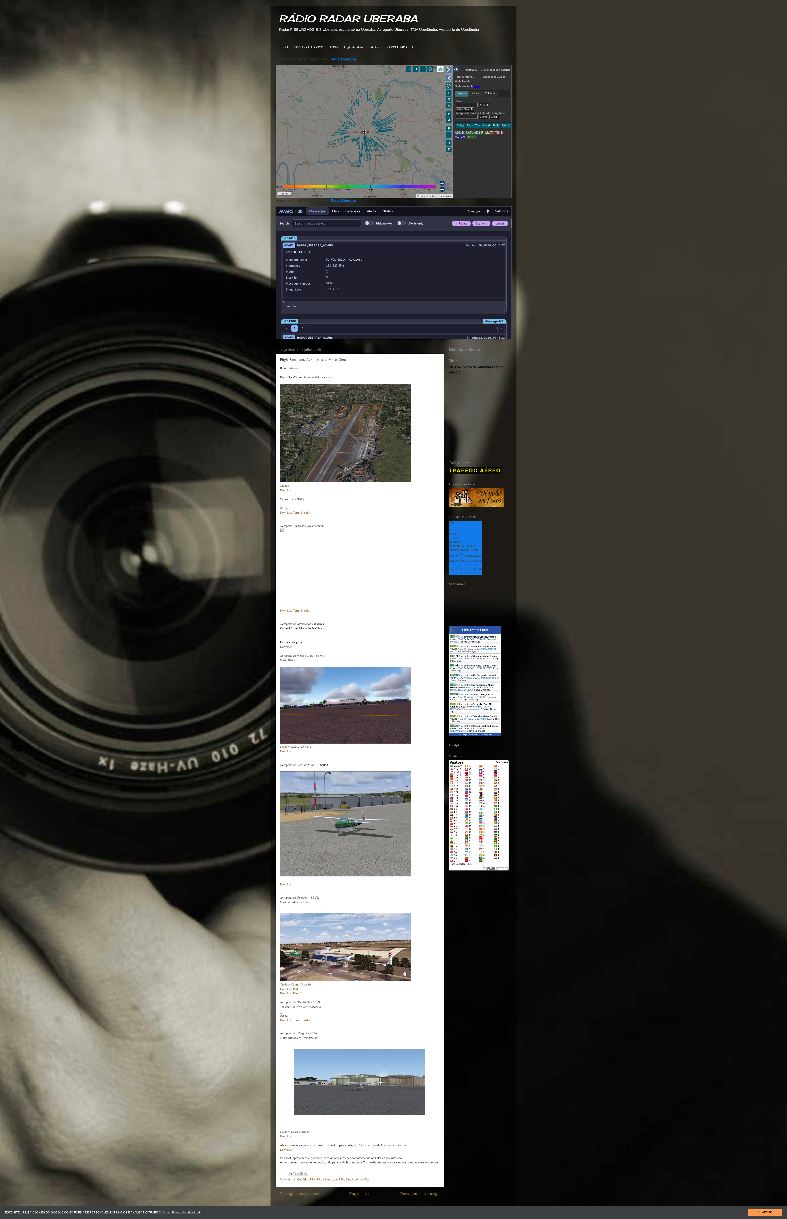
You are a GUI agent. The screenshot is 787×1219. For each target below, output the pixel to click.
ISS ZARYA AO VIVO (308, 47)
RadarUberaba (343, 59)
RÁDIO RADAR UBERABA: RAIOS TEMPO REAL (472, 688)
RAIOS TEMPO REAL (401, 47)
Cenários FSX (306, 1179)
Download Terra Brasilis (295, 1020)
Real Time (474, 735)
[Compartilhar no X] (298, 1174)
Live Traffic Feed (475, 630)
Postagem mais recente (301, 1194)
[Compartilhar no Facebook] (302, 1174)
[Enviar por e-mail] (290, 1174)
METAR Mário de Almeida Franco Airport (476, 369)
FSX (341, 1179)
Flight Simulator (327, 1179)
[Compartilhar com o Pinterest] (306, 1174)
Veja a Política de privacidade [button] (182, 1212)
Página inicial (361, 1194)
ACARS (375, 47)
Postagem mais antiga (420, 1194)
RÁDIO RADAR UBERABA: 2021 (475, 658)
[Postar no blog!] (294, 1174)
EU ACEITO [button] (765, 1212)
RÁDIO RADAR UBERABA (348, 19)
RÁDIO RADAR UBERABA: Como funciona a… (474, 678)
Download (286, 751)
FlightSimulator (354, 47)
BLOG (284, 47)
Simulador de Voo (357, 1179)
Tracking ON (486, 735)
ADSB (334, 47)
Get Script (462, 735)
